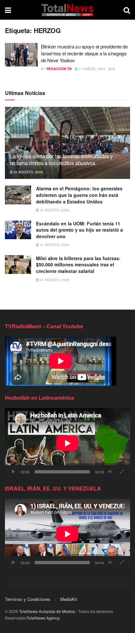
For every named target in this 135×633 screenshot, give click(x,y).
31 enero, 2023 (91, 69)
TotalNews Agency (43, 618)
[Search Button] (127, 10)
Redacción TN (59, 69)
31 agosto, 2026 (28, 172)
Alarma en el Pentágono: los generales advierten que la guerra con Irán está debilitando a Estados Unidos (79, 194)
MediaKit (68, 599)
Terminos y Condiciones (27, 599)
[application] (67, 443)
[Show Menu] (8, 10)
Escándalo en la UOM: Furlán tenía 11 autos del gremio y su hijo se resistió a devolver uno (79, 230)
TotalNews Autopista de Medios (47, 611)
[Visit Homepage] (67, 9)
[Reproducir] (13, 472)
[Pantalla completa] (121, 472)
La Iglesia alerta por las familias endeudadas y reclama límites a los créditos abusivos (61, 159)
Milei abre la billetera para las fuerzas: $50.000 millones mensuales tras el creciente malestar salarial (78, 264)
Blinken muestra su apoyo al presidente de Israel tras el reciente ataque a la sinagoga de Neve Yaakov (84, 53)
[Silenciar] (110, 472)
